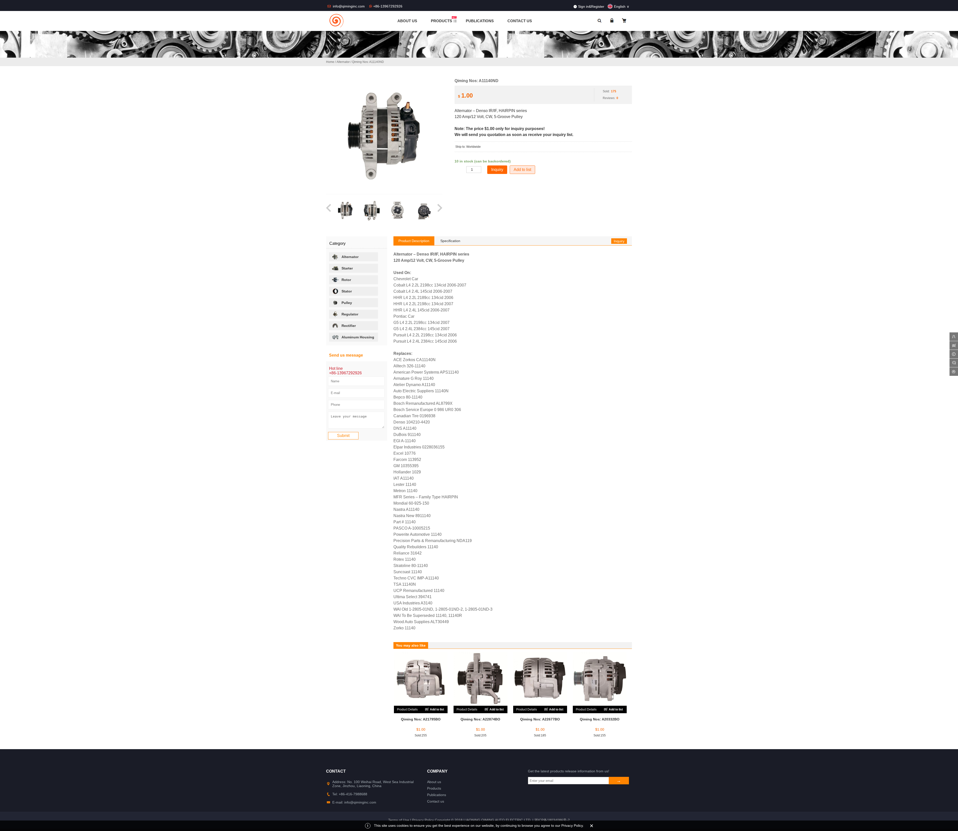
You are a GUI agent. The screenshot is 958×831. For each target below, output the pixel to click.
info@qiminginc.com (349, 6)
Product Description (413, 241)
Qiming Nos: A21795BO (421, 719)
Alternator (343, 62)
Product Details (407, 709)
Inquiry (619, 241)
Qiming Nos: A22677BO (540, 719)
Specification (450, 241)
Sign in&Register (591, 6)
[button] (329, 210)
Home (330, 62)
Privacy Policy (423, 820)
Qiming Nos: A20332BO (599, 719)
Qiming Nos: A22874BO (480, 719)
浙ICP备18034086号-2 (552, 820)
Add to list (522, 169)
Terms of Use (398, 820)
